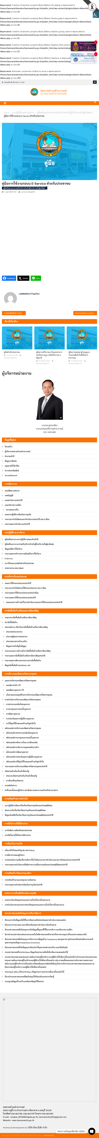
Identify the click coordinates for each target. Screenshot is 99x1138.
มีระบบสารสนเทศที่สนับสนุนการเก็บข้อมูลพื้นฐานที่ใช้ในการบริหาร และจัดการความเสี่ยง (38, 929)
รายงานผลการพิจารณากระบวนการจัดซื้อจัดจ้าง (23, 660)
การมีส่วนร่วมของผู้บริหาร (14, 855)
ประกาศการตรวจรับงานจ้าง (16, 641)
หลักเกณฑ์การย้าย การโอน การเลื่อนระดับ (22, 742)
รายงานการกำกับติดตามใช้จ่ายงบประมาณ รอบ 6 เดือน (25, 588)
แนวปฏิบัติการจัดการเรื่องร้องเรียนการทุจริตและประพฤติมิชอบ (28, 805)
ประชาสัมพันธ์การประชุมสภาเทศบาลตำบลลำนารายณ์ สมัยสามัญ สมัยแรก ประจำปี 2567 (15, 313)
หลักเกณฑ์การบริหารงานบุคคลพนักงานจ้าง (22, 747)
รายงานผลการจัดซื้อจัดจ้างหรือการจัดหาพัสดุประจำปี (25, 656)
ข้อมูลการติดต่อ (11, 461)
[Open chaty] (91, 1131)
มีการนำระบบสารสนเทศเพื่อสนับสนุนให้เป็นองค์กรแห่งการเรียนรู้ (29, 976)
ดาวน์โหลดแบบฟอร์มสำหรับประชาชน (19, 563)
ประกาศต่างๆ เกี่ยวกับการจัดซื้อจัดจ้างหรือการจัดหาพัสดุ (26, 627)
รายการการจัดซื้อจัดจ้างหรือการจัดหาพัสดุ (21, 617)
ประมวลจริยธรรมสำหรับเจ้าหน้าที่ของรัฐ (21, 776)
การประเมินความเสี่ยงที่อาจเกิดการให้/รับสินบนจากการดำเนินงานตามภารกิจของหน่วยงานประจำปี (42, 860)
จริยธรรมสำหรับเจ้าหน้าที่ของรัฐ (17, 771)
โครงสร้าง (8, 446)
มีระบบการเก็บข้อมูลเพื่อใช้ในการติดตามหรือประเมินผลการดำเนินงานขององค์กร (35, 920)
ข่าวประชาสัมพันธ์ (12, 470)
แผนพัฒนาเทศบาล (12, 490)
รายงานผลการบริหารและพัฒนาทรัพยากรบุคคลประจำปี (26, 766)
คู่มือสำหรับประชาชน (12, 352)
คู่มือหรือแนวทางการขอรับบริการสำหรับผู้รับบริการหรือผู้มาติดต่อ (24, 188)
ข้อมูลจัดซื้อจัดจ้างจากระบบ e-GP (17, 665)
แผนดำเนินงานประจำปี (13, 500)
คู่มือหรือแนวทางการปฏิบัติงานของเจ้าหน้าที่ (21, 539)
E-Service (9, 558)
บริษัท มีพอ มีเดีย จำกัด (37, 1127)
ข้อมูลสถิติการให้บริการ (13, 549)
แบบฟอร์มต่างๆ (11, 785)
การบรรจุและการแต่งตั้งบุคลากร (18, 709)
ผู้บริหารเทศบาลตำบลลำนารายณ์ (17, 451)
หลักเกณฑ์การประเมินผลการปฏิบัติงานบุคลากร (24, 757)
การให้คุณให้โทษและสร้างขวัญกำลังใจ (21, 723)
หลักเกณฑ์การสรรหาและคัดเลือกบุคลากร (22, 733)
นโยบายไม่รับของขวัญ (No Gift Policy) (20, 850)
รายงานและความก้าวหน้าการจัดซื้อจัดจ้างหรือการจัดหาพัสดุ (28, 651)
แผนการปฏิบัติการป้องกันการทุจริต (18, 514)
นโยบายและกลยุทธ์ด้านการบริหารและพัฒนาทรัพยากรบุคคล (29, 695)
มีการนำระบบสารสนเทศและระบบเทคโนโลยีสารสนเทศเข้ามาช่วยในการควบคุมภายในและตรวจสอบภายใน (46, 934)
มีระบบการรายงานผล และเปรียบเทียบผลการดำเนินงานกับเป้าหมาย (30, 925)
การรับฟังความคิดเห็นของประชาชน (18, 830)
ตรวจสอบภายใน (12, 509)
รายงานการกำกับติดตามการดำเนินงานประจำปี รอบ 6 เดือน (27, 519)
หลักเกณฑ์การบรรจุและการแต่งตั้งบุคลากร (22, 737)
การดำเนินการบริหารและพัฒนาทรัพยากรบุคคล (23, 699)
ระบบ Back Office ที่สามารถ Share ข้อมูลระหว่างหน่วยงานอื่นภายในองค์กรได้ (34, 972)
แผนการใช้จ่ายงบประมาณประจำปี (18, 583)
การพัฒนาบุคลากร (13, 714)
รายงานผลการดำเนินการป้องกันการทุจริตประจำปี (23, 885)
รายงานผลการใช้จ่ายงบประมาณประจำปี (20, 597)
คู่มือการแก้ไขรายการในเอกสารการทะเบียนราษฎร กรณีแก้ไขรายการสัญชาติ (49, 355)
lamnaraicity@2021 (28, 192)
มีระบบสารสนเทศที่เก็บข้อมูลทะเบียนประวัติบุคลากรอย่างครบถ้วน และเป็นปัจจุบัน (36, 947)
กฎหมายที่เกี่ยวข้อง (12, 466)
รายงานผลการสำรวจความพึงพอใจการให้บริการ (23, 553)
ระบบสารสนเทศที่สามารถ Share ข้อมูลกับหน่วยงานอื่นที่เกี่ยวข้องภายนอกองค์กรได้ (36, 952)
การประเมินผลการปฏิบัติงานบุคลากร (20, 718)
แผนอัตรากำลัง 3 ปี (13, 685)
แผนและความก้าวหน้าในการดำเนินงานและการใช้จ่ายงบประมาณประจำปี (34, 602)
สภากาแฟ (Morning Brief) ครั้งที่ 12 (86, 313)
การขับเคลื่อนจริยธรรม (14, 780)
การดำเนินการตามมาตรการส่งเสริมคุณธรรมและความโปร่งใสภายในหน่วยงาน (34, 905)
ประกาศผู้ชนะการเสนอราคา (16, 636)
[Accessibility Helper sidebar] (96, 15)
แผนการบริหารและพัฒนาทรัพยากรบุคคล (20, 680)
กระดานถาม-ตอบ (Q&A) (14, 568)
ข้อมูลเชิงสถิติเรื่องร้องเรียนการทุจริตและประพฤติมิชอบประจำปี (29, 815)
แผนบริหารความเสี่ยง (13, 505)
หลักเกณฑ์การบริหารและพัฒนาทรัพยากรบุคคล (23, 728)
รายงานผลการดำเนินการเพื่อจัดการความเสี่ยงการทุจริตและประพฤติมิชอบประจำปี (36, 864)
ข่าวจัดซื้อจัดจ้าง (11, 622)
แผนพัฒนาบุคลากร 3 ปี (15, 690)
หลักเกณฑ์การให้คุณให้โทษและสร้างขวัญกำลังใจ (25, 761)
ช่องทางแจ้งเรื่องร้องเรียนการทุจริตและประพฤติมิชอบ (25, 810)
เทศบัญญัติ (9, 495)
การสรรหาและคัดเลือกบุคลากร (18, 704)
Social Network (11, 475)
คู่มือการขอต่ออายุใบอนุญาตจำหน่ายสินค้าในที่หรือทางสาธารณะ (79, 355)
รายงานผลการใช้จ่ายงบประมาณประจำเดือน (22, 593)
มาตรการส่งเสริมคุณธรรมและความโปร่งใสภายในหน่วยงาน (27, 900)
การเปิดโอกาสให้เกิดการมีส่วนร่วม (18, 835)
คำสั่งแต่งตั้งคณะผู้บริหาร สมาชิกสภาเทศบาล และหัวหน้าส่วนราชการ (31, 790)
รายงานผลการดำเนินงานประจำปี (17, 524)
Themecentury (49, 1135)
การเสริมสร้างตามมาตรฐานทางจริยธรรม (20, 880)
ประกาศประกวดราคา (14, 632)
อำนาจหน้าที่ (9, 456)
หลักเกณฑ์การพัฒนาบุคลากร (17, 752)
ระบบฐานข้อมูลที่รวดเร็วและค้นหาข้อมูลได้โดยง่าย (24, 981)
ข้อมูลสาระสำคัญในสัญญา (16, 646)
